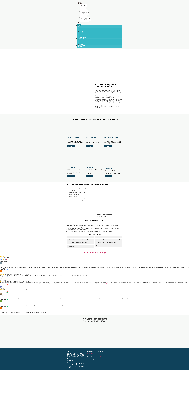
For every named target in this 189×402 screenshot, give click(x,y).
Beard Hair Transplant (91, 354)
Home (79, 25)
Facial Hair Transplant (83, 37)
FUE (95, 93)
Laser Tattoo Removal (82, 44)
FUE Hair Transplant (90, 353)
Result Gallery (80, 46)
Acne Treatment (82, 39)
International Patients (81, 45)
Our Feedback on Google (94, 252)
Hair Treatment (80, 27)
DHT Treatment (82, 33)
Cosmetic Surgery (81, 38)
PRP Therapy (81, 31)
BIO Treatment (81, 32)
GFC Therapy (81, 30)
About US (79, 26)
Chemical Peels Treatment (83, 43)
